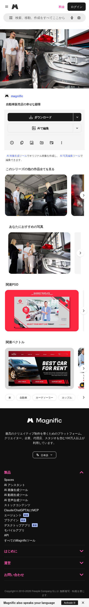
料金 (62, 7)
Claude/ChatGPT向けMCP (21, 510)
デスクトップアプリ (20, 525)
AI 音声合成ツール (16, 500)
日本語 (44, 455)
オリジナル (28, 35)
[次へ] (83, 195)
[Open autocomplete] (9, 17)
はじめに (10, 551)
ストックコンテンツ (17, 505)
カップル (67, 397)
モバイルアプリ (14, 530)
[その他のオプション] (61, 142)
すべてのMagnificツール (19, 540)
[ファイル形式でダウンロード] (77, 117)
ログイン (76, 7)
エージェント (16, 515)
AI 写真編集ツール (70, 155)
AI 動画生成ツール (16, 495)
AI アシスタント (14, 485)
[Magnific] (44, 421)
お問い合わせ (14, 574)
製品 (7, 472)
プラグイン (14, 520)
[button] (44, 455)
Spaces (9, 479)
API (6, 535)
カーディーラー (44, 397)
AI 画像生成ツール (17, 155)
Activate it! (69, 602)
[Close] (83, 602)
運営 (7, 562)
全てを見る (47, 169)
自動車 (23, 397)
